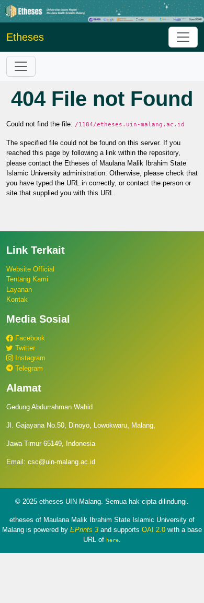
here (112, 540)
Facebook (29, 338)
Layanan (19, 289)
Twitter (24, 348)
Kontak (17, 299)
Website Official (30, 269)
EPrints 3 (84, 530)
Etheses (25, 37)
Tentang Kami (27, 279)
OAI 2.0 (153, 530)
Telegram (28, 368)
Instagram (29, 358)
